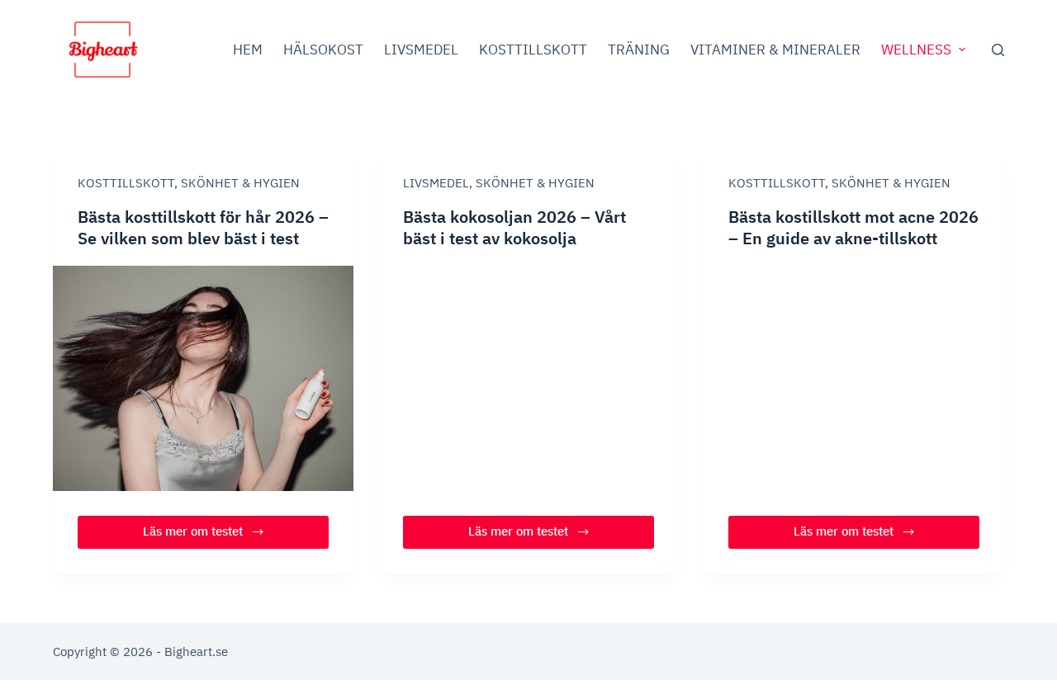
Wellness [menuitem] (916, 49)
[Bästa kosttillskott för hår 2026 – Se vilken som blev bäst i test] (203, 378)
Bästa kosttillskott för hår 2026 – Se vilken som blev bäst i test (203, 227)
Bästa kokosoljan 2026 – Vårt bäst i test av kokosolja (514, 227)
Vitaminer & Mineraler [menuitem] (775, 49)
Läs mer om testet (205, 535)
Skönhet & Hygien (240, 183)
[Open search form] (998, 50)
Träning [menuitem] (639, 49)
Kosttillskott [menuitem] (533, 49)
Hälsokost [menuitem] (323, 49)
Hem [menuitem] (248, 49)
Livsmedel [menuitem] (421, 49)
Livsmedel (436, 183)
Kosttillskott (126, 183)
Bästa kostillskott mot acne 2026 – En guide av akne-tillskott (853, 227)
